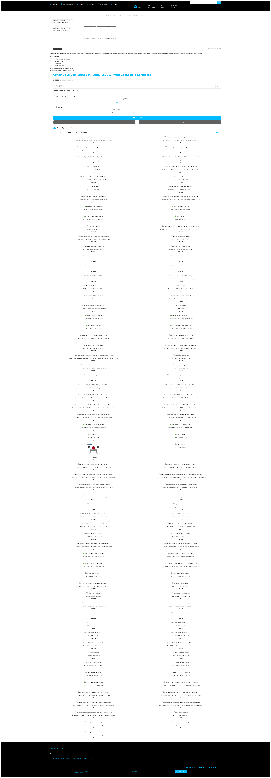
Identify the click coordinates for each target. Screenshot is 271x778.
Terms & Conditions (68, 68)
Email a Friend (212, 48)
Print (219, 48)
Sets (112, 15)
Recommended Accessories (66, 90)
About (85, 758)
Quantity (58, 86)
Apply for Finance (94, 122)
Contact (91, 758)
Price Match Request (180, 122)
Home (107, 15)
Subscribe (181, 771)
